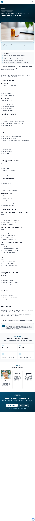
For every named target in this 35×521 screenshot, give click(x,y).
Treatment (3, 10)
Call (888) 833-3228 (12, 405)
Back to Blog (4, 8)
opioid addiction (22, 320)
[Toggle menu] (33, 2)
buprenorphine (29, 320)
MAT (6, 320)
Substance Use (9, 10)
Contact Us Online (23, 405)
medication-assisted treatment (13, 320)
